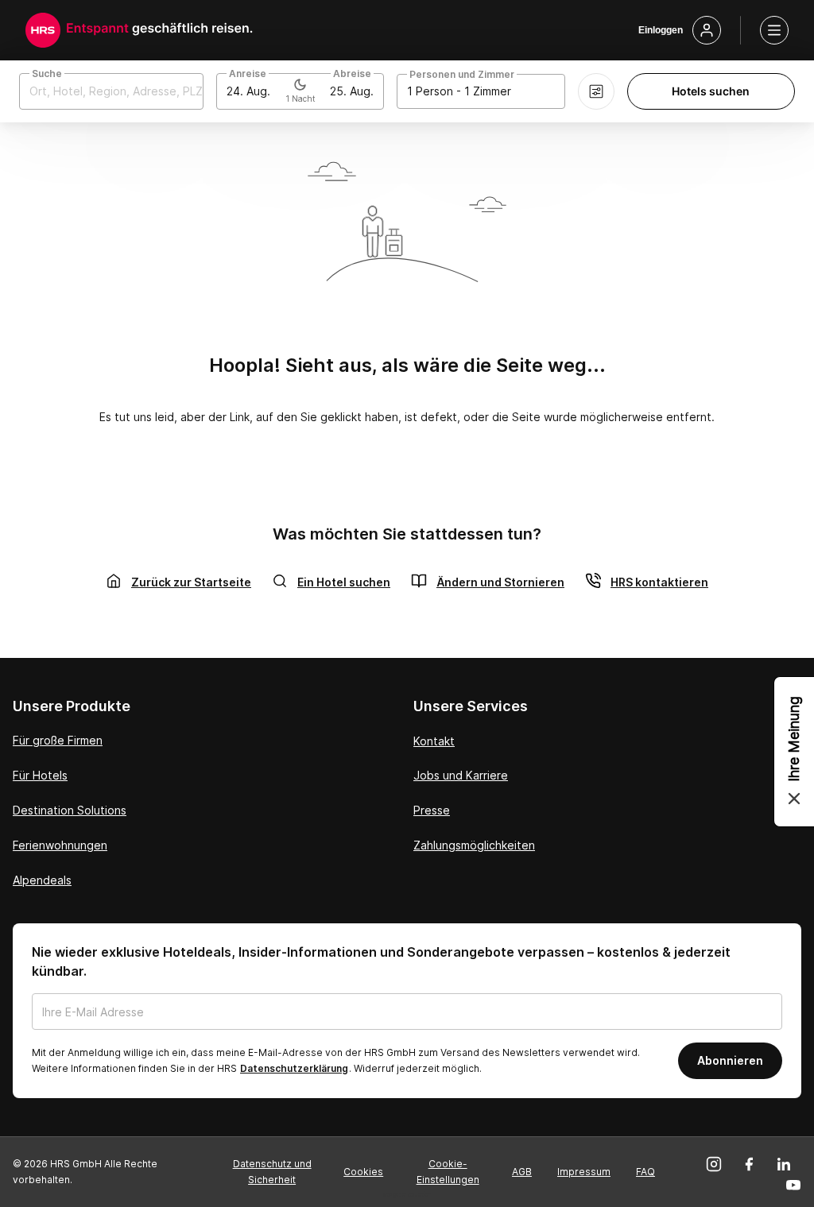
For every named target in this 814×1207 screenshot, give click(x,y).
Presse (431, 810)
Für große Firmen (58, 740)
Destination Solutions (69, 810)
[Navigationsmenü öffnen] (774, 30)
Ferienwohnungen (60, 845)
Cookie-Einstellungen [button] (448, 1172)
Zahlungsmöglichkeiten (474, 845)
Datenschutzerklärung (294, 1068)
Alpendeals (42, 880)
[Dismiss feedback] (794, 798)
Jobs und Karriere (460, 775)
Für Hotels (40, 775)
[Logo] (42, 30)
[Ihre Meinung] (794, 751)
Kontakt (434, 741)
